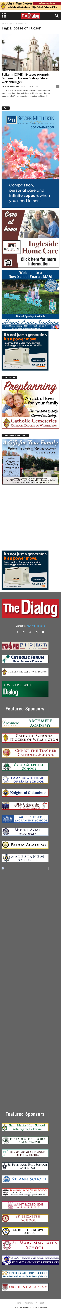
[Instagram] (24, 632)
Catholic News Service (12, 86)
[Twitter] (37, 632)
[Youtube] (43, 632)
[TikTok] (31, 632)
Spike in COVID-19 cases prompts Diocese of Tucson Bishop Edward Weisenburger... (26, 78)
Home (4, 23)
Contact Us (40, 1303)
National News (8, 70)
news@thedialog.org (36, 626)
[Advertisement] (30, 517)
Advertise (29, 1303)
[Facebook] (18, 632)
